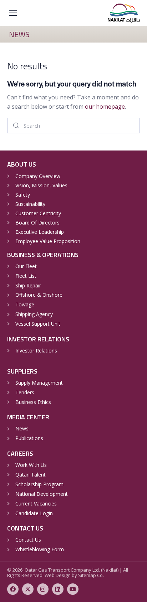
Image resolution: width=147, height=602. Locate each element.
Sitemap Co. (91, 575)
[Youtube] (72, 589)
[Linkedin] (58, 589)
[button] (13, 13)
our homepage (105, 106)
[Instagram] (43, 589)
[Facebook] (13, 589)
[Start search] (16, 125)
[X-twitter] (28, 589)
